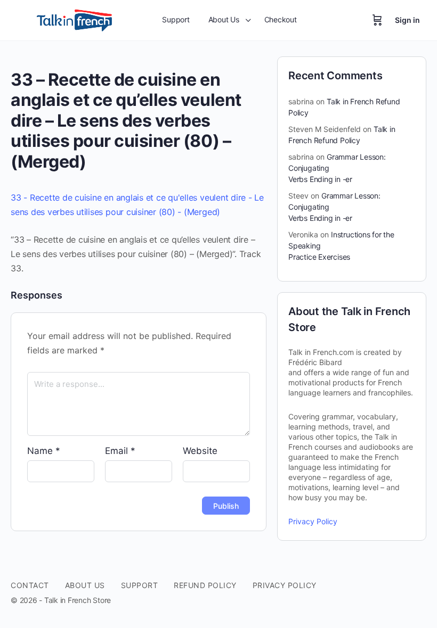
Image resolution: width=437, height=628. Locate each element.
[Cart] (377, 20)
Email (120, 450)
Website (200, 450)
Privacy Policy (312, 521)
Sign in (407, 19)
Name (43, 450)
